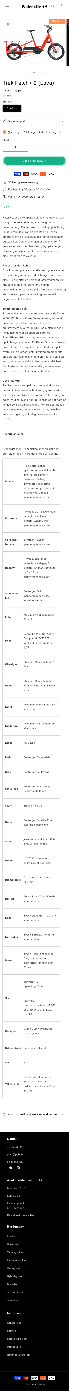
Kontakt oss (14, 1322)
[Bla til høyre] (42, 73)
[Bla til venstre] (27, 73)
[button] (7, 6)
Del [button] (8, 206)
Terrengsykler (15, 1252)
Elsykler (12, 1236)
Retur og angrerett (18, 1354)
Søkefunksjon (15, 1292)
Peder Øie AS (38, 1385)
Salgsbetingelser (17, 1338)
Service (11, 1330)
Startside (12, 1300)
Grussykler (13, 1268)
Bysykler (12, 1284)
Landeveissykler (17, 1260)
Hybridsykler (14, 1276)
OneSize (12, 108)
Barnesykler (14, 1244)
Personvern (14, 1346)
